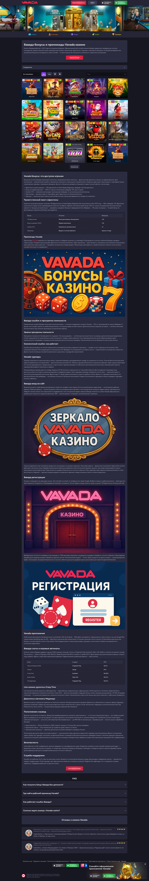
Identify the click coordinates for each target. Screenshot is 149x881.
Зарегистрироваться (78, 3)
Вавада (123, 861)
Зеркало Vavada (74, 57)
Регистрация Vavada (74, 768)
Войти (92, 3)
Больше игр (74, 167)
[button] (2, 18)
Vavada (34, 240)
